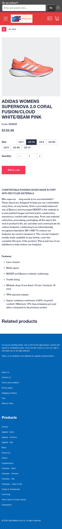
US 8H (51, 142)
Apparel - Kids (7, 442)
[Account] (49, 18)
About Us (5, 372)
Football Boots (7, 463)
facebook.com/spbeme (21, 356)
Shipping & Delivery (9, 393)
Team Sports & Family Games (14, 499)
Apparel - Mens (8, 432)
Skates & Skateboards (11, 489)
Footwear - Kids (8, 479)
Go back (12, 29)
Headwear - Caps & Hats (12, 484)
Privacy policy (7, 388)
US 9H (16, 147)
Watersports (7, 505)
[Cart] (56, 18)
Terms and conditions (10, 382)
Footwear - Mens (9, 468)
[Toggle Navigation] (5, 18)
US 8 (41, 142)
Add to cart (13, 170)
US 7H (31, 142)
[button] (57, 8)
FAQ (3, 398)
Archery (5, 427)
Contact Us (6, 377)
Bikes (4, 447)
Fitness (4, 458)
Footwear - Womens (10, 473)
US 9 (6, 147)
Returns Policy (7, 403)
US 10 (27, 147)
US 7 (21, 142)
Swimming (6, 494)
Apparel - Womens (9, 437)
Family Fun (6, 453)
